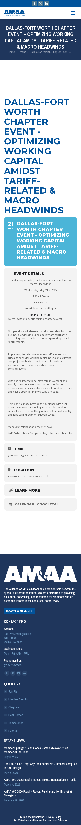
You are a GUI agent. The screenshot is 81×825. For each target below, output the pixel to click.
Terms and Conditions (32, 817)
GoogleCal (48, 504)
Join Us (12, 691)
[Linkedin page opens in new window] (46, 3)
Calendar (24, 504)
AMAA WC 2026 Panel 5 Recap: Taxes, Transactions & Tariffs (40, 780)
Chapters (13, 707)
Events (12, 731)
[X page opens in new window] (40, 3)
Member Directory (19, 699)
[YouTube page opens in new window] (18, 673)
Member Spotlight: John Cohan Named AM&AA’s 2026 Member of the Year (36, 750)
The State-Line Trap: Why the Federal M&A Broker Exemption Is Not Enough (40, 766)
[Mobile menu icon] (73, 13)
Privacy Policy (53, 817)
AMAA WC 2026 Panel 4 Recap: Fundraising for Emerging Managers (38, 793)
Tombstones (15, 723)
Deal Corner (15, 715)
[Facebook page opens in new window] (34, 3)
